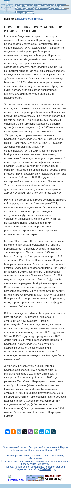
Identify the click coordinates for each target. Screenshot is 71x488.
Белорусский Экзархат (30, 18)
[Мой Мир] (41, 431)
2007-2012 (45, 469)
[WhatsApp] (36, 431)
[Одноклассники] (13, 431)
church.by (58, 455)
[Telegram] (19, 431)
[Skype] (47, 431)
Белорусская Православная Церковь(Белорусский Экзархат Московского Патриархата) (41, 8)
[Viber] (30, 431)
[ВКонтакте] (7, 431)
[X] (24, 431)
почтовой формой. (55, 466)
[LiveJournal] (53, 431)
